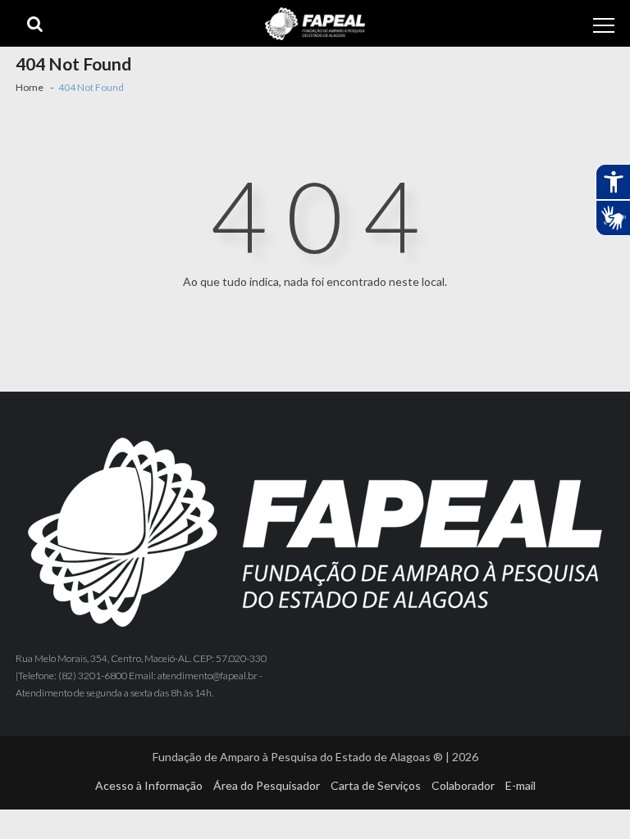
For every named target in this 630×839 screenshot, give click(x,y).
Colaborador (463, 785)
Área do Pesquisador (266, 785)
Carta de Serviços (376, 785)
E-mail (520, 785)
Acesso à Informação (149, 785)
